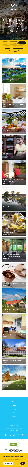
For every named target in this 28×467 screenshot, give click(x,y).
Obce (14, 412)
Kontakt (14, 419)
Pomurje (14, 409)
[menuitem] (14, 402)
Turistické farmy (18, 47)
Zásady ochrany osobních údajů (14, 428)
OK (22, 463)
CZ (2, 2)
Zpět (5, 43)
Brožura (14, 416)
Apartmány (14, 51)
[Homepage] (14, 7)
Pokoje (22, 43)
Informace (14, 402)
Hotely (7, 47)
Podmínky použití (14, 425)
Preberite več (8, 463)
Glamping (13, 43)
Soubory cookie (14, 430)
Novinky (14, 405)
